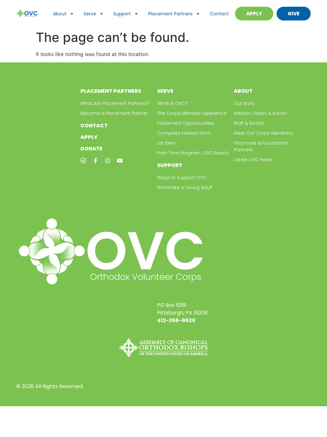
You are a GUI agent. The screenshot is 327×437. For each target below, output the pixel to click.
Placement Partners (170, 14)
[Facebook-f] (95, 160)
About (59, 14)
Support (122, 14)
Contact (219, 14)
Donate (91, 148)
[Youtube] (120, 160)
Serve (90, 14)
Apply (88, 137)
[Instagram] (107, 160)
